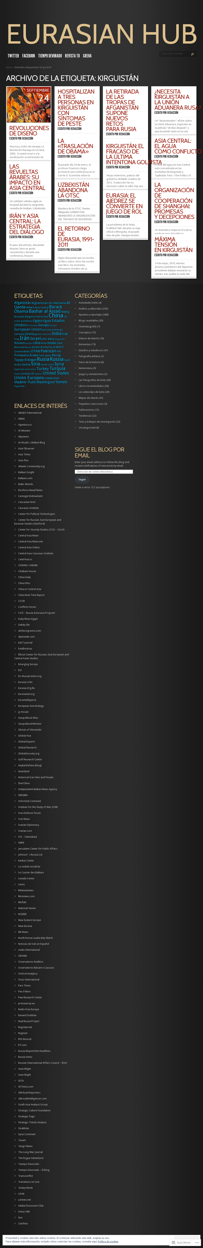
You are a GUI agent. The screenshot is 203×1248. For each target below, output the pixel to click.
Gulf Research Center (30, 759)
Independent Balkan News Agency (37, 789)
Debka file (24, 624)
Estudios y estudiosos (91, 350)
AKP (51, 303)
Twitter (13, 56)
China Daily (24, 577)
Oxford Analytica (27, 973)
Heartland (23, 771)
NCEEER (22, 914)
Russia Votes (25, 1056)
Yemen (61, 382)
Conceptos (85, 332)
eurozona (47, 329)
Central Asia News (28, 535)
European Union (27, 329)
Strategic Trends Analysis (32, 1122)
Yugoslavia (19, 386)
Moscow (19, 347)
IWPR (21, 842)
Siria (35, 363)
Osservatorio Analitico (30, 961)
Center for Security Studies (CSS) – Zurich (41, 529)
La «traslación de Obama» (75, 146)
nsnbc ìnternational (29, 949)
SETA (21, 1080)
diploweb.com (26, 636)
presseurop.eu (26, 1003)
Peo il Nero (24, 991)
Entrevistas (85, 344)
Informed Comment (29, 801)
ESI (20, 670)
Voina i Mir (24, 1211)
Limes (21, 884)
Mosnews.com (26, 896)
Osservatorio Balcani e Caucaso (36, 967)
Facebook (28, 56)
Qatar (48, 355)
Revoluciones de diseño (29, 130)
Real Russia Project (28, 1021)
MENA (44, 343)
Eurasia (34, 325)
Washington (46, 382)
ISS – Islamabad (27, 836)
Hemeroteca (86, 368)
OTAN (35, 351)
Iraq (16, 339)
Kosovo (19, 343)
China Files (24, 583)
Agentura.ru (25, 424)
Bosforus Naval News (30, 490)
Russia (57, 359)
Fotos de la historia (89, 362)
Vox (20, 1217)
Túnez (17, 374)
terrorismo (30, 369)
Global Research (27, 747)
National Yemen (27, 908)
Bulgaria (29, 316)
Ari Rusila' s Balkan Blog (31, 442)
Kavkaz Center (26, 860)
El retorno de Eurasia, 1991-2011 (76, 236)
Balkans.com (25, 478)
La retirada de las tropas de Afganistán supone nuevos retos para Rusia (122, 110)
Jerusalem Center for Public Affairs (37, 848)
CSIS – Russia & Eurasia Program (36, 612)
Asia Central (42, 307)
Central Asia (41, 316)
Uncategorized (87, 427)
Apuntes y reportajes (90, 314)
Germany (19, 334)
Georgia (58, 329)
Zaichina (23, 1223)
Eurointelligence (27, 699)
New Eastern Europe (29, 920)
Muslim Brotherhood (43, 347)
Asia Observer (26, 448)
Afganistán (22, 303)
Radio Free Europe (28, 1009)
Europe (53, 325)
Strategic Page (26, 1116)
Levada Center (26, 878)
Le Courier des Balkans (31, 872)
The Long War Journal (30, 1152)
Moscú (28, 347)
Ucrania (25, 373)
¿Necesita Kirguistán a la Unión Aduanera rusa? (177, 99)
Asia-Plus (23, 460)
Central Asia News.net (30, 541)
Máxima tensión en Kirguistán (173, 245)
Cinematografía (88, 326)
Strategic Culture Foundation (34, 1110)
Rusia (43, 359)
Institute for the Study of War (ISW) (38, 807)
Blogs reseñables (88, 320)
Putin (41, 355)
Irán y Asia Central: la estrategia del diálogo (26, 224)
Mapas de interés (88, 397)
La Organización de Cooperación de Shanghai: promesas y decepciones (174, 201)
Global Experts (26, 741)
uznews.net (24, 1199)
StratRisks (23, 1128)
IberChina (24, 783)
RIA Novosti (25, 1039)
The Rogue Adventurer (31, 1158)
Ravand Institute (27, 1015)
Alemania (60, 303)
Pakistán (48, 351)
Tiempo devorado (50, 56)
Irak (65, 334)
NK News (23, 931)
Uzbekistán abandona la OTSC (73, 190)
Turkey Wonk (25, 1187)
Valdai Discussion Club (31, 1205)
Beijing (65, 311)
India (57, 333)
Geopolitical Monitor (30, 723)
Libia (36, 343)
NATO (60, 347)
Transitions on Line (28, 1181)
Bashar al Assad (45, 311)
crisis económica (23, 321)
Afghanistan (40, 303)
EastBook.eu (25, 648)
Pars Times (24, 985)
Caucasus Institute (28, 507)
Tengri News (25, 1146)
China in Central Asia (29, 589)
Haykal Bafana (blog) (30, 765)
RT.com (22, 1045)
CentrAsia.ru (25, 559)
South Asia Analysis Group (33, 1104)
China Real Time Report (31, 595)
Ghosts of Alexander (30, 729)
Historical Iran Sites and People (36, 777)
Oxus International (28, 979)
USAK (21, 1193)
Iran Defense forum (29, 813)
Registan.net (25, 1027)
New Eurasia (25, 926)
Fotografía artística (89, 356)
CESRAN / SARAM (27, 565)
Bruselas (19, 316)
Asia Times (24, 454)
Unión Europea (29, 377)
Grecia (29, 334)
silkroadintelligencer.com (32, 1098)
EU (28, 325)
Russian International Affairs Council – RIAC (42, 1062)
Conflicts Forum (27, 606)
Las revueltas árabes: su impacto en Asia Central (27, 177)
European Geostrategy (31, 705)
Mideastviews (26, 890)
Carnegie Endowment (30, 496)
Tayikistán (19, 369)
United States (56, 373)
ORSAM (22, 955)
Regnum (23, 1033)
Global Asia (24, 735)
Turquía (57, 368)
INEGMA (23, 795)
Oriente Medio (22, 351)
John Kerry (48, 339)
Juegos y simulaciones (91, 374)
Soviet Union (47, 364)
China (56, 315)
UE (32, 373)
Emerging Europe (28, 664)
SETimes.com (25, 1086)
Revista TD (72, 56)
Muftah (22, 902)
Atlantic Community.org (31, 466)
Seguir (82, 479)
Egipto (38, 321)
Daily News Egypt (28, 618)
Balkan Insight (26, 472)
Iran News (24, 818)
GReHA (87, 56)
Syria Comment (26, 1134)
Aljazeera (23, 436)
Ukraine (38, 374)
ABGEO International (30, 412)
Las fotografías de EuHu (92, 380)
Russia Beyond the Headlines (34, 1050)
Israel (35, 338)
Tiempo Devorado (28, 1164)
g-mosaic (23, 711)
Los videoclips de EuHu (91, 391)
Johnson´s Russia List (30, 854)
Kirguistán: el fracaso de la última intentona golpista (134, 154)
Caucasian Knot (26, 502)
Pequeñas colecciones (91, 403)
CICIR (21, 601)
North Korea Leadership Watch (35, 937)
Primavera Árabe (26, 355)
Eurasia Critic (25, 682)
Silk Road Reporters (29, 1092)
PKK (59, 351)
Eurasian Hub (101, 34)
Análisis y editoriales (90, 308)
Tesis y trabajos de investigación (97, 421)
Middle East (55, 343)
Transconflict (25, 1175)
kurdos (29, 343)
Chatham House (27, 571)
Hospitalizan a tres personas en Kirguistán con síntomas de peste (76, 107)
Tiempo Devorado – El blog (34, 1169)
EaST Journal (25, 642)
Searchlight (24, 1068)
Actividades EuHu (88, 302)
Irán (25, 338)
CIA (65, 317)
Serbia (26, 364)
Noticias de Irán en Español (33, 943)
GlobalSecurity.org (28, 753)
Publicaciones (86, 409)
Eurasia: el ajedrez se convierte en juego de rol (124, 203)
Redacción (27, 138)
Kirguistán (60, 339)
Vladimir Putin (25, 382)
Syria (59, 364)
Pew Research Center (30, 997)
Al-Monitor (24, 430)
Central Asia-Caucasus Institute (35, 553)
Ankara (30, 307)
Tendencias (85, 415)
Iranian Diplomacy (28, 824)
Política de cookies (108, 1241)
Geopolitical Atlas (28, 717)
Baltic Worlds (25, 484)
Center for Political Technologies (36, 513)
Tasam (22, 1140)
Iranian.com (25, 830)
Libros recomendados (91, 386)
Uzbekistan (51, 378)
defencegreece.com (29, 630)
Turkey (42, 368)
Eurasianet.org (26, 694)
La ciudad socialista (29, 866)
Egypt (47, 321)
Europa (43, 325)
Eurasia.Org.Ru (26, 688)
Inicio (9, 67)
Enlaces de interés (89, 338)
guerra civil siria (43, 334)
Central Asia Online (29, 547)
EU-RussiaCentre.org (30, 676)
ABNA (21, 418)
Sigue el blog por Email (99, 452)
